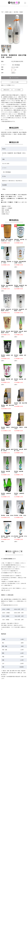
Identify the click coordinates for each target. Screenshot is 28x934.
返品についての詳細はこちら (7, 85)
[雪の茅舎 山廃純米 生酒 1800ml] (7, 347)
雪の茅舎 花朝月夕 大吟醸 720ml (21, 428)
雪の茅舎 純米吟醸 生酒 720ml (20, 379)
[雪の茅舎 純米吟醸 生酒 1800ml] (7, 371)
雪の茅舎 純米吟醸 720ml (19, 472)
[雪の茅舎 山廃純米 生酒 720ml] (20, 347)
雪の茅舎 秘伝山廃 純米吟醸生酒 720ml (20, 332)
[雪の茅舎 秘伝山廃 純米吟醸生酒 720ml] (20, 323)
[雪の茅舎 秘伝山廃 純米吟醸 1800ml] (7, 441)
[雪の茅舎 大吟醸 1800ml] (7, 507)
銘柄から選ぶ (8, 12)
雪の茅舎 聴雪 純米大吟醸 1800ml (8, 406)
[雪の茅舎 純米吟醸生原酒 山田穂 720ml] (7, 277)
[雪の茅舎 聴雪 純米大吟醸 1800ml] (7, 396)
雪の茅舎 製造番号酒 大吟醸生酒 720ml (20, 310)
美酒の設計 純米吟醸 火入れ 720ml (7, 262)
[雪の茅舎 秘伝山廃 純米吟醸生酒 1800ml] (7, 323)
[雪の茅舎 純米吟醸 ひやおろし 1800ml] (7, 528)
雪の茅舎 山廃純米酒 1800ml (6, 494)
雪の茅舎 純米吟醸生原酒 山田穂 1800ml (20, 262)
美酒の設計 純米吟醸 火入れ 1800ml (20, 240)
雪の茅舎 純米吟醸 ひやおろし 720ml (20, 536)
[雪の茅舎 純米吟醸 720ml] (20, 463)
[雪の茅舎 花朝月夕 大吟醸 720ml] (20, 419)
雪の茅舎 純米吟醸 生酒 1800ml (7, 379)
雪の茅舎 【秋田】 (18, 12)
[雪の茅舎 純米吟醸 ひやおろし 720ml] (20, 528)
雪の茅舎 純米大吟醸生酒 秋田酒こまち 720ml (7, 240)
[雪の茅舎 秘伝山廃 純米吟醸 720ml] (20, 441)
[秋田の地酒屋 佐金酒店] (14, 4)
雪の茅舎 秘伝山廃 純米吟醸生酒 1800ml (7, 332)
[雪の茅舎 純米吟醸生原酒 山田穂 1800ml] (20, 253)
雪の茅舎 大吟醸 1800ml (7, 515)
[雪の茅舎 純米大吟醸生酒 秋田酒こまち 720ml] (7, 231)
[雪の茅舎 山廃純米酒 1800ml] (7, 485)
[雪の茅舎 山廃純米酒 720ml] (20, 485)
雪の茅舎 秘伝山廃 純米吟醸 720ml (20, 450)
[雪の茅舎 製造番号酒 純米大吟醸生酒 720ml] (20, 277)
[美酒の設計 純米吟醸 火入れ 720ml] (7, 253)
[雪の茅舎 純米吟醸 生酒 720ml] (20, 371)
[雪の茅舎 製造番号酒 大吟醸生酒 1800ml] (7, 301)
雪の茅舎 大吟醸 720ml (20, 515)
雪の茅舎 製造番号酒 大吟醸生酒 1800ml (7, 310)
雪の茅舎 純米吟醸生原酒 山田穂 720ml (7, 286)
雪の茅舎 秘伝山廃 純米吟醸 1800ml (7, 450)
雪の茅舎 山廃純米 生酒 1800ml (7, 355)
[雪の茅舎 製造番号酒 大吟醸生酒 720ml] (20, 301)
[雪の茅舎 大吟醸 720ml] (20, 507)
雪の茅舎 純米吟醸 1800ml (6, 472)
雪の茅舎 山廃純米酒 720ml (19, 494)
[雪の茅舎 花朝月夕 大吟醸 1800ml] (7, 419)
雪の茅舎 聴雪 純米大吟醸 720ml (21, 403)
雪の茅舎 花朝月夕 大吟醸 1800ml (8, 428)
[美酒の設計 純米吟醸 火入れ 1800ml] (20, 231)
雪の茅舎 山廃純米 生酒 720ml (20, 355)
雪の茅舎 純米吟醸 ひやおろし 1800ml (7, 536)
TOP (2, 12)
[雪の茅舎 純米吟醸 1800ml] (7, 463)
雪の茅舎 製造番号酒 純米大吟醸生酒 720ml (20, 286)
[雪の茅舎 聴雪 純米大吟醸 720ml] (20, 395)
